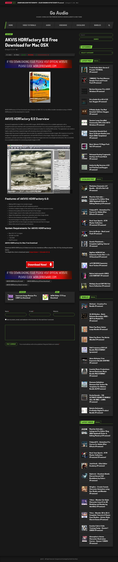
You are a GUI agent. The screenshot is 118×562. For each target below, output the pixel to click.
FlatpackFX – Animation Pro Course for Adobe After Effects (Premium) (99, 212)
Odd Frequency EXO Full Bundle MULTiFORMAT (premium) (98, 350)
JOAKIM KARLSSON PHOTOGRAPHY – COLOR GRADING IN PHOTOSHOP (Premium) (40, 3)
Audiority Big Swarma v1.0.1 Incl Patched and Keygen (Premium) (99, 167)
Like (24, 55)
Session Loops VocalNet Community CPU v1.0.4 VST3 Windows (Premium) (99, 122)
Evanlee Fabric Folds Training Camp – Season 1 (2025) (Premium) (98, 528)
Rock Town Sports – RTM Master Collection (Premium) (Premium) (98, 223)
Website (55, 311)
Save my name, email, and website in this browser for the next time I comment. (30, 319)
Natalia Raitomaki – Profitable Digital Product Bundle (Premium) (99, 410)
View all (96, 61)
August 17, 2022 (71, 3)
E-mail (31, 311)
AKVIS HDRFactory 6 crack (15, 281)
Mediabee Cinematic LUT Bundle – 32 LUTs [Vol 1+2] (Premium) (98, 188)
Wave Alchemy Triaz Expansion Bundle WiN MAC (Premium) (99, 360)
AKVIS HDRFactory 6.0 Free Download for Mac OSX (31, 42)
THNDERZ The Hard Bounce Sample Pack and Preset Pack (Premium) (99, 80)
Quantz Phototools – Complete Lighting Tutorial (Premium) (99, 244)
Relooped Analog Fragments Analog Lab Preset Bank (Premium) (99, 156)
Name (7, 311)
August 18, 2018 (11, 49)
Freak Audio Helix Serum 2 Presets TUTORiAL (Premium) (99, 70)
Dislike (31, 55)
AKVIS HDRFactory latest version (17, 285)
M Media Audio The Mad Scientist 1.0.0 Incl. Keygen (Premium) (99, 112)
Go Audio (59, 12)
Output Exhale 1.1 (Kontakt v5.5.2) (40, 252)
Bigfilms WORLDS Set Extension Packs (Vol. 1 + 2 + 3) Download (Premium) (99, 254)
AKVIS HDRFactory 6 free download (38, 281)
